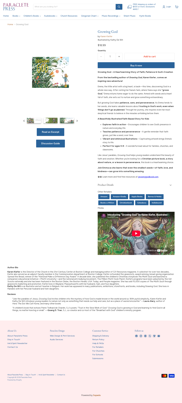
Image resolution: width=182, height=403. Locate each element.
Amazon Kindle (119, 196)
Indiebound (157, 203)
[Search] (119, 7)
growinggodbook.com (148, 177)
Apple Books (137, 196)
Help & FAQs (98, 343)
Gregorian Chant (89, 16)
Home (6, 16)
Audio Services (56, 339)
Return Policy (98, 339)
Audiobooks (50, 16)
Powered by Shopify (14, 380)
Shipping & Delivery (100, 336)
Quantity (102, 51)
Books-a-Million (107, 203)
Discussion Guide (50, 143)
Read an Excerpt (50, 132)
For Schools (97, 354)
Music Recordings (110, 16)
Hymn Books (145, 16)
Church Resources (69, 16)
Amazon (103, 196)
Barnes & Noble (154, 196)
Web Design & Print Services (62, 336)
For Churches (98, 351)
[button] (136, 185)
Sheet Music (129, 16)
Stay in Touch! (13, 339)
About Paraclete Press (17, 336)
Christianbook (126, 203)
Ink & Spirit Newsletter (17, 343)
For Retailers (98, 347)
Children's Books (31, 16)
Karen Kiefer (106, 36)
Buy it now (136, 65)
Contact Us (12, 347)
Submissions (97, 358)
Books (16, 16)
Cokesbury (141, 203)
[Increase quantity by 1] (119, 56)
